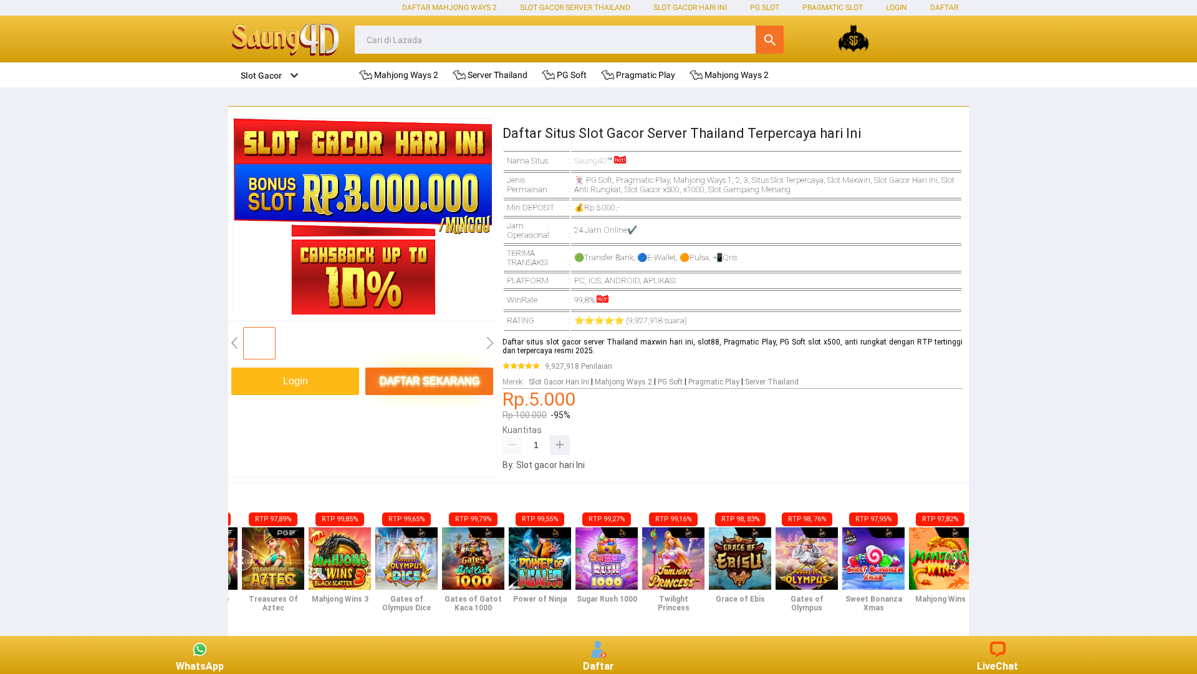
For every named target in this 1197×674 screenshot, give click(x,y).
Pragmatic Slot (832, 7)
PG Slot (764, 7)
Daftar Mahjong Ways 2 (449, 7)
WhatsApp (199, 666)
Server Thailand (772, 382)
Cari (770, 40)
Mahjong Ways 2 (623, 382)
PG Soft (670, 382)
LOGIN (896, 7)
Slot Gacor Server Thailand (575, 7)
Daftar (598, 666)
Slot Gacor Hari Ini (690, 7)
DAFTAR (944, 7)
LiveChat (997, 666)
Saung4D (590, 160)
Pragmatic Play (713, 382)
